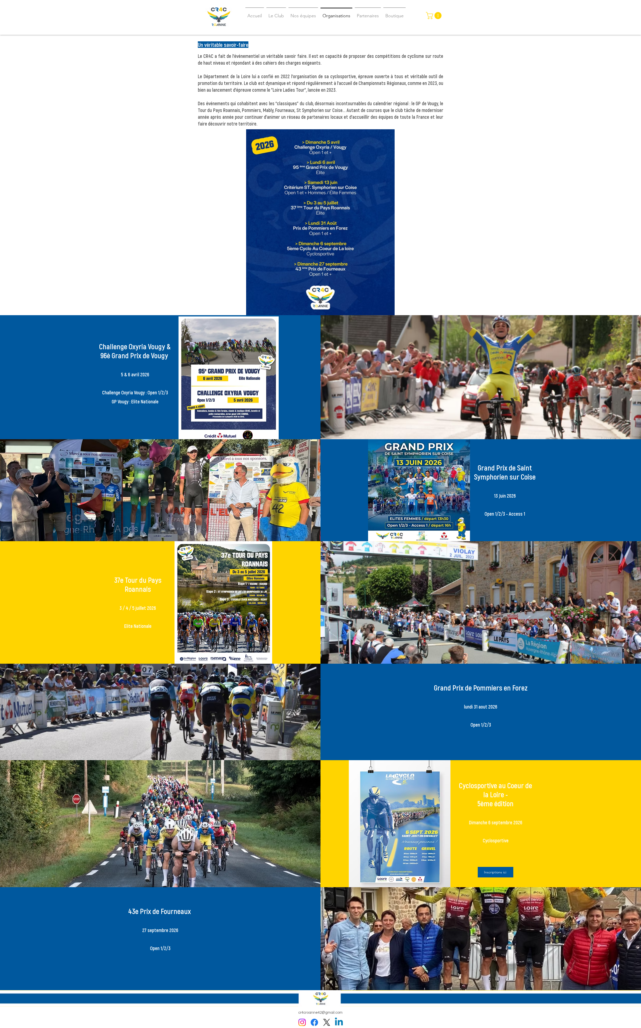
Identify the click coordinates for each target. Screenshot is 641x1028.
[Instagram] (302, 1022)
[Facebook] (314, 1022)
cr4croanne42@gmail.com (320, 1012)
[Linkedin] (339, 1022)
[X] (327, 1022)
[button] (434, 15)
